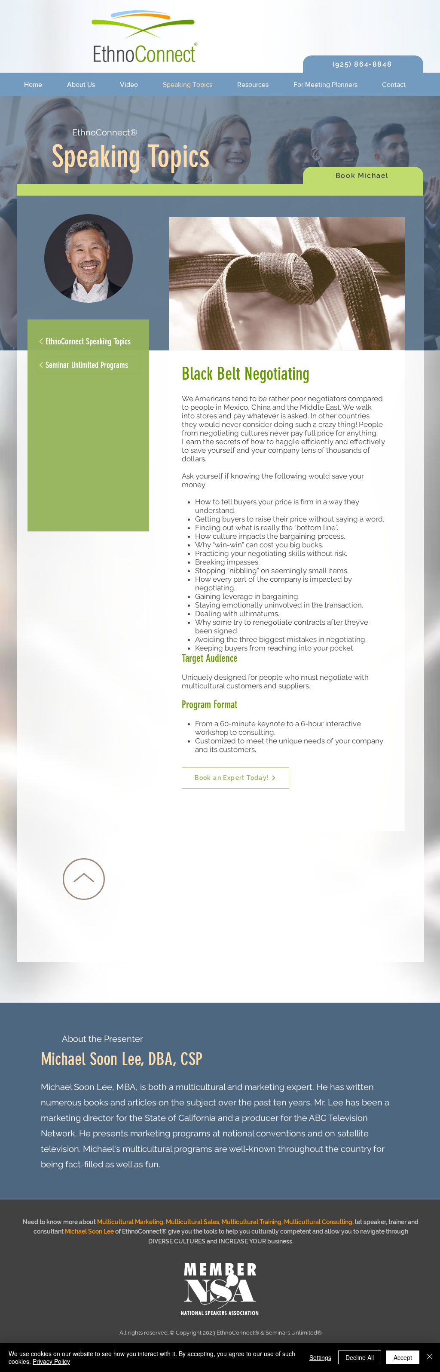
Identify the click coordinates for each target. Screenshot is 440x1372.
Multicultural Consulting (318, 1222)
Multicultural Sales (192, 1222)
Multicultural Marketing (130, 1222)
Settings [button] (320, 1357)
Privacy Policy (51, 1361)
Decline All (359, 1357)
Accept (403, 1357)
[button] (87, 84)
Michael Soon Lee (89, 1231)
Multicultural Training (251, 1222)
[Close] (430, 1357)
